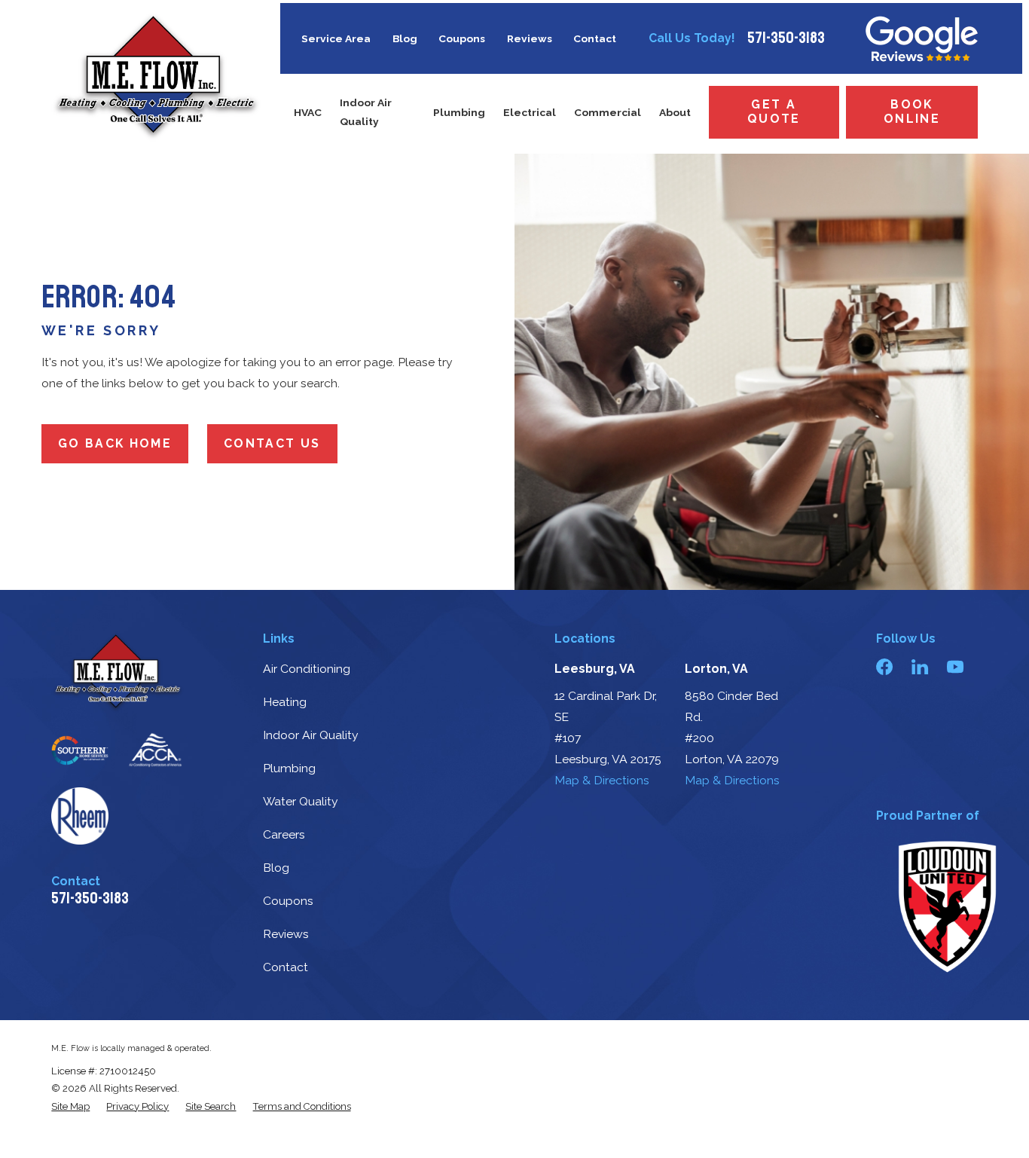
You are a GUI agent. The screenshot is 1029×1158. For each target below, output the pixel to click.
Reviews (529, 38)
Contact (594, 38)
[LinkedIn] (919, 666)
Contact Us (272, 443)
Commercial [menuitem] (607, 112)
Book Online (912, 111)
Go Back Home (115, 443)
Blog (404, 38)
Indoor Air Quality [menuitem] (366, 111)
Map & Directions (601, 780)
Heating (285, 702)
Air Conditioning (306, 668)
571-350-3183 (786, 38)
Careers (284, 834)
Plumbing (289, 768)
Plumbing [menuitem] (459, 112)
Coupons (461, 38)
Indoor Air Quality (311, 735)
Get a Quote (774, 111)
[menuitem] (70, 1106)
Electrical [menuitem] (529, 112)
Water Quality (300, 801)
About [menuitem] (675, 112)
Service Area (336, 38)
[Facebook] (884, 666)
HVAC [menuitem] (308, 112)
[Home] (155, 77)
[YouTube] (955, 666)
